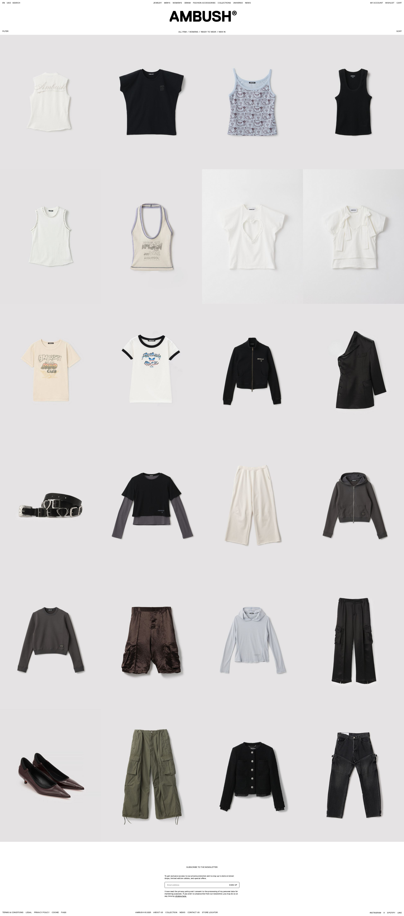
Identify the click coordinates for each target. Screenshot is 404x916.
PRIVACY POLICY (41, 912)
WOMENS (193, 31)
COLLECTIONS (224, 3)
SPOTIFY (391, 913)
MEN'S (167, 3)
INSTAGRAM (375, 913)
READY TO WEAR (208, 31)
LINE (400, 913)
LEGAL (29, 912)
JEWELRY (157, 3)
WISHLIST (389, 3)
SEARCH (16, 3)
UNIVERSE (238, 3)
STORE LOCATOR (210, 912)
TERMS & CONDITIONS (12, 912)
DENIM (187, 3)
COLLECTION (171, 912)
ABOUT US (158, 912)
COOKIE (55, 912)
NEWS (248, 3)
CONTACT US (194, 912)
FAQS (63, 912)
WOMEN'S (177, 3)
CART (399, 3)
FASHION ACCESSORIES (204, 3)
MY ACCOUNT (376, 3)
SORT (399, 31)
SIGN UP (233, 885)
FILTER (5, 31)
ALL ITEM (182, 31)
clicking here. (181, 896)
